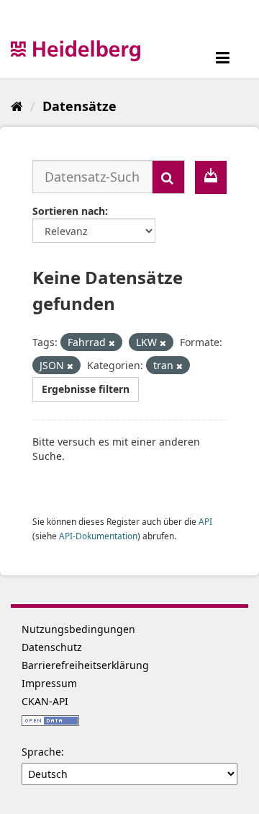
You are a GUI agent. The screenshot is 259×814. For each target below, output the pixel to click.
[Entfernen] (112, 342)
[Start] (17, 106)
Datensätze (79, 106)
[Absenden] (168, 177)
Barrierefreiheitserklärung (85, 665)
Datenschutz (52, 647)
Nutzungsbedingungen (78, 629)
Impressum (49, 683)
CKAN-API (45, 701)
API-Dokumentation (98, 535)
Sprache (41, 751)
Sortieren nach (68, 211)
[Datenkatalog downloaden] (211, 177)
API (205, 521)
